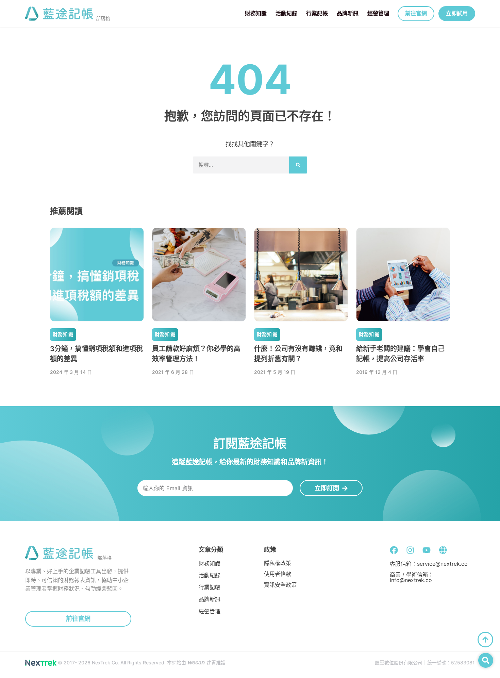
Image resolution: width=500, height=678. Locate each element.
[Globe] (443, 550)
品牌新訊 (348, 13)
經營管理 (378, 13)
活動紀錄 (286, 13)
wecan (196, 662)
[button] (485, 660)
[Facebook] (394, 550)
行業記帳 (317, 13)
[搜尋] (298, 164)
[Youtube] (426, 550)
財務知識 (256, 13)
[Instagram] (410, 550)
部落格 (103, 18)
